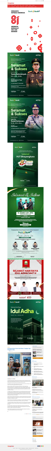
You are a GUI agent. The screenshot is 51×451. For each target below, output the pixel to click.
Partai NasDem (34, 441)
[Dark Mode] (43, 0)
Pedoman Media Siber (31, 6)
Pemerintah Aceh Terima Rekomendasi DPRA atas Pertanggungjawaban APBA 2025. (40, 355)
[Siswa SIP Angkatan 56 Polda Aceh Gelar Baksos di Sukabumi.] (38, 382)
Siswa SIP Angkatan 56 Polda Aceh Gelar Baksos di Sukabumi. (37, 387)
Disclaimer (9, 6)
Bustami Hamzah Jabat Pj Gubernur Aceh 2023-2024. (38, 364)
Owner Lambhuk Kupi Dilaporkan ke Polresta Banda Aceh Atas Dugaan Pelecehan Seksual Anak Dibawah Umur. (40, 433)
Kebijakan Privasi (22, 6)
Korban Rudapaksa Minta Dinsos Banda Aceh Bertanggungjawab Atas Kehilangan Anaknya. (40, 430)
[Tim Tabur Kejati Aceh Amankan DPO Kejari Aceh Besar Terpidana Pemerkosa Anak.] (38, 403)
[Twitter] (39, 446)
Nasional (15, 5)
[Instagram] (40, 446)
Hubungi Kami (13, 6)
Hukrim (18, 5)
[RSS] (43, 446)
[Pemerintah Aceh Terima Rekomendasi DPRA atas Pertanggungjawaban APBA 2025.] (34, 355)
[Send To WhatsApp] (30, 413)
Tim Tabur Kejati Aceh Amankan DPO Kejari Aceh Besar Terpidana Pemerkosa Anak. (37, 407)
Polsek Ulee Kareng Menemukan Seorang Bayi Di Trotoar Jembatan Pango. (38, 369)
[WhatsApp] (41, 446)
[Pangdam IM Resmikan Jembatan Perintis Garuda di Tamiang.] (34, 352)
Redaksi (35, 6)
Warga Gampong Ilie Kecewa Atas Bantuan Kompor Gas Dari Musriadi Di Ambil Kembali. (38, 371)
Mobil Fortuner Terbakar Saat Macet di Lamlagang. (37, 427)
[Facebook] (37, 446)
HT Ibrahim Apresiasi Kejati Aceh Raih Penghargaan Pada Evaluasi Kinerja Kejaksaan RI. (37, 390)
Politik (20, 5)
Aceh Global (25, 449)
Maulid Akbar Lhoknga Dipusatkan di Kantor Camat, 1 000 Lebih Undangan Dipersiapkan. (37, 349)
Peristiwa (30, 5)
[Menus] (7, 0)
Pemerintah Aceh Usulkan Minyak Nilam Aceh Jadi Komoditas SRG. (37, 392)
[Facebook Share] (25, 413)
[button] (41, 0)
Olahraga (33, 5)
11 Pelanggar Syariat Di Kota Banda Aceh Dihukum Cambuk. (37, 410)
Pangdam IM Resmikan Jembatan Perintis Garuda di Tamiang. (39, 352)
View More (37, 394)
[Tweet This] (26, 413)
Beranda (14, 448)
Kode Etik (26, 6)
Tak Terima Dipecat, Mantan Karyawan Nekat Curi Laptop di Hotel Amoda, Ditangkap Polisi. (37, 412)
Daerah (12, 5)
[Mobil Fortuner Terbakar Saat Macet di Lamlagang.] (38, 423)
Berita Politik (34, 440)
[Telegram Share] (29, 413)
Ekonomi (23, 5)
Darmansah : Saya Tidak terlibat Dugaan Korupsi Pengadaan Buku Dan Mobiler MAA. (38, 374)
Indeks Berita (17, 6)
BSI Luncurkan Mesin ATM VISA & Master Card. (39, 366)
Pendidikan (26, 5)
